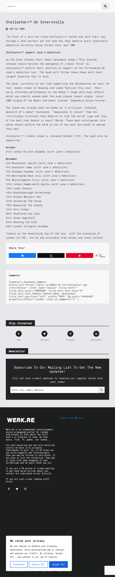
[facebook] (9, 489)
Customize (18, 564)
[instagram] (25, 489)
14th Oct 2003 (16, 28)
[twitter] (17, 489)
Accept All (58, 564)
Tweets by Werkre (72, 417)
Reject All (38, 564)
